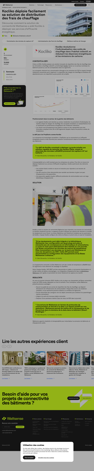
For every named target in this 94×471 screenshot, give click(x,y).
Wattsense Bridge (37, 429)
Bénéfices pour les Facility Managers (50, 425)
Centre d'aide (75, 1)
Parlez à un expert (9, 103)
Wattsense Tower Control (37, 425)
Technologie (40, 5)
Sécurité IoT (64, 434)
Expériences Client (6, 7)
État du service (64, 436)
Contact (82, 1)
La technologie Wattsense (36, 422)
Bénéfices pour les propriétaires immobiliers (51, 422)
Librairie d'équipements (36, 433)
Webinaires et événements (64, 428)
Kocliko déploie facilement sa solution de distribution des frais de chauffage (20, 7)
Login (89, 1)
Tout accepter (29, 457)
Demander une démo (80, 4)
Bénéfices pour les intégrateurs (51, 429)
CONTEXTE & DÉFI (11, 74)
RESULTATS (9, 79)
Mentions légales (88, 445)
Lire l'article (5, 378)
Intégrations (35, 431)
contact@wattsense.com (9, 430)
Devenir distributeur (77, 422)
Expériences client (65, 423)
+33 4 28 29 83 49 (7, 432)
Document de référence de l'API (67, 432)
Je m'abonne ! (20, 426)
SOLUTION (9, 77)
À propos (87, 423)
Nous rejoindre (88, 421)
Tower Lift (35, 427)
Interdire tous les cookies (46, 457)
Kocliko (66, 66)
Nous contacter (87, 398)
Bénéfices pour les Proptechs (51, 427)
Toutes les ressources (66, 421)
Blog (62, 425)
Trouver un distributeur (77, 425)
